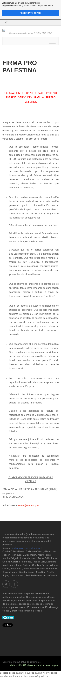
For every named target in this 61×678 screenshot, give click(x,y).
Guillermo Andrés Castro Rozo (26, 548)
